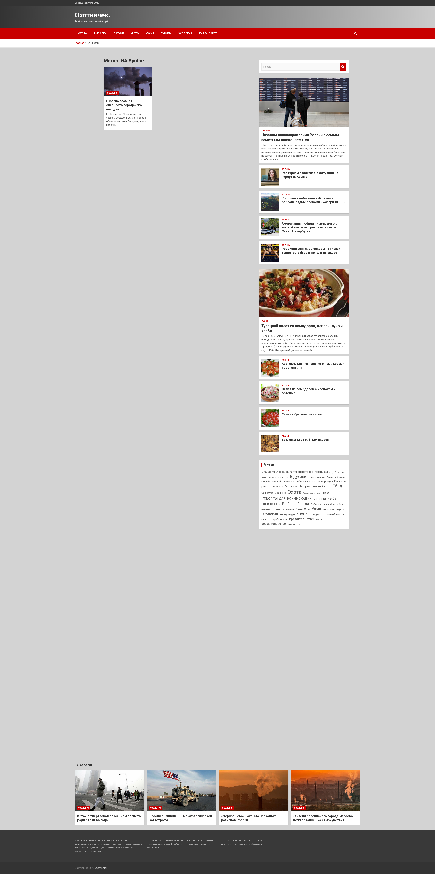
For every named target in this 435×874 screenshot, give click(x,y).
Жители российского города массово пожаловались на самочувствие (323, 818)
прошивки (320, 520)
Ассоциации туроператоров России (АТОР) (304, 472)
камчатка (266, 519)
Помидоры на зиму (312, 493)
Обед (337, 486)
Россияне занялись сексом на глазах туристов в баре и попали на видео (311, 251)
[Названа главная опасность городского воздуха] (127, 81)
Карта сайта (208, 33)
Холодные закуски (333, 509)
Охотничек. (92, 15)
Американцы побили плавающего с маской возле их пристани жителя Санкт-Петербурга (309, 227)
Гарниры (331, 477)
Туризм (166, 33)
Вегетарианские (318, 477)
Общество (267, 492)
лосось (284, 519)
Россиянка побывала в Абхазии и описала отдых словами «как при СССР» (313, 200)
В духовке (299, 476)
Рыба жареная (319, 499)
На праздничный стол (315, 486)
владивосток (318, 514)
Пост (326, 492)
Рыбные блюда (295, 504)
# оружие (268, 472)
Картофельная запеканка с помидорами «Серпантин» (313, 366)
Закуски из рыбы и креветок (299, 481)
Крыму (272, 487)
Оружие (119, 33)
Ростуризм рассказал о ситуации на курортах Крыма (310, 175)
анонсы (303, 514)
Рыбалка (100, 33)
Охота (82, 33)
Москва (279, 486)
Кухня (150, 33)
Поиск (343, 67)
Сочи (307, 509)
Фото (135, 33)
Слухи (299, 509)
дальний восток (335, 514)
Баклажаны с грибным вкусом (305, 440)
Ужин (316, 509)
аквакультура (287, 514)
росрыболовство (273, 523)
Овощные (280, 493)
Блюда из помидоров (278, 477)
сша (298, 524)
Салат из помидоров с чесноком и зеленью (309, 391)
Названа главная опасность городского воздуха (124, 105)
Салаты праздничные (283, 509)
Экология (185, 33)
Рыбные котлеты (320, 504)
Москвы (291, 486)
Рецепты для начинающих (286, 498)
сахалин (291, 524)
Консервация (325, 481)
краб (276, 519)
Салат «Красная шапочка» (302, 414)
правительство (301, 519)
